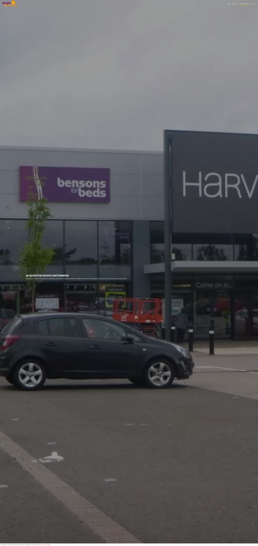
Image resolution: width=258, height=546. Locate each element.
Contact (253, 3)
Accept (45, 544)
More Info (41, 544)
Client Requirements (244, 3)
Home (228, 3)
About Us (234, 3)
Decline (49, 544)
